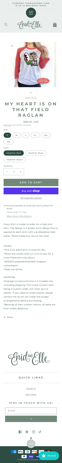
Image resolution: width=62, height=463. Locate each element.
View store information (19, 216)
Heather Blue (35, 153)
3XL (9, 141)
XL (35, 135)
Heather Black (15, 159)
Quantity (8, 166)
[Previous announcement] (8, 4)
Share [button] (10, 317)
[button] (6, 24)
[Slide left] (24, 92)
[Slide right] (37, 92)
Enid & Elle (26, 459)
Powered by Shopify (38, 459)
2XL (46, 135)
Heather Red (14, 153)
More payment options (31, 198)
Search (31, 389)
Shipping (7, 125)
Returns (31, 395)
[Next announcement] (54, 4)
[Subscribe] (31, 419)
